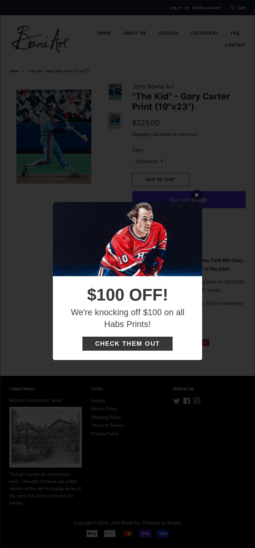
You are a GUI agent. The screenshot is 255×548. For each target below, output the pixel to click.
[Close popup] (196, 195)
